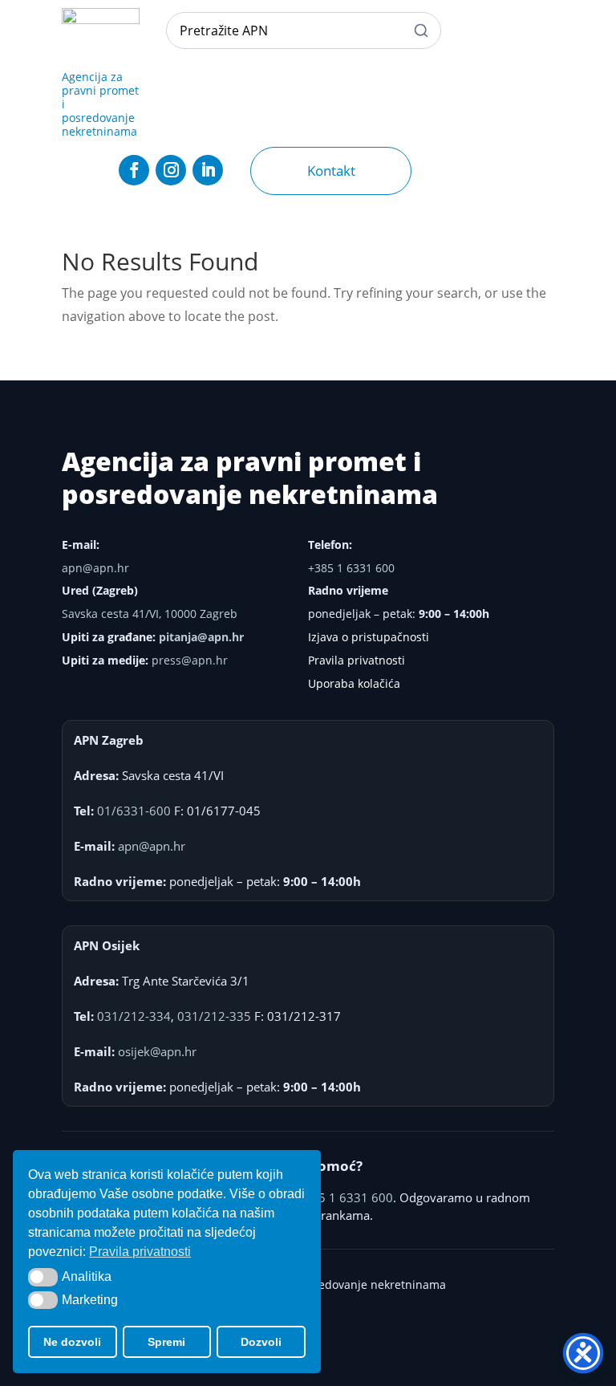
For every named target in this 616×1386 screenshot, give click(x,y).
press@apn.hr (190, 660)
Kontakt (331, 170)
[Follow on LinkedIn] (207, 170)
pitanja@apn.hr (201, 636)
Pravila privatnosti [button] (140, 1251)
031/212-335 (214, 1016)
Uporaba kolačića (354, 683)
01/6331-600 (134, 811)
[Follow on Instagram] (171, 170)
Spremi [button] (166, 1341)
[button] (43, 1277)
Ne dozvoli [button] (72, 1341)
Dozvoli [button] (261, 1341)
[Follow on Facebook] (134, 170)
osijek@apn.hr (157, 1051)
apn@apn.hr (95, 567)
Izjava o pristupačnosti (368, 636)
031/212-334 (134, 1016)
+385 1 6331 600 (351, 567)
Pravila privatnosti (356, 660)
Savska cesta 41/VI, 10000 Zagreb (149, 613)
